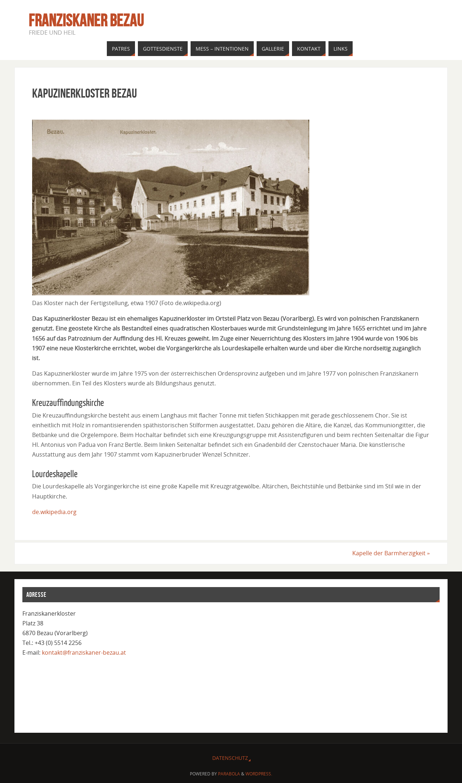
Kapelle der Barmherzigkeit (391, 553)
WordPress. (258, 774)
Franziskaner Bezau (86, 20)
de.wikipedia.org (54, 512)
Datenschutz (230, 757)
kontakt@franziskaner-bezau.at (84, 652)
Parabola (229, 774)
